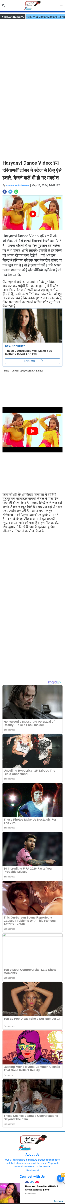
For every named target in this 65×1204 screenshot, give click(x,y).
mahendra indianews (18, 185)
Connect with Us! (33, 1177)
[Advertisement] (32, 53)
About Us (33, 1154)
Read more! (32, 1170)
